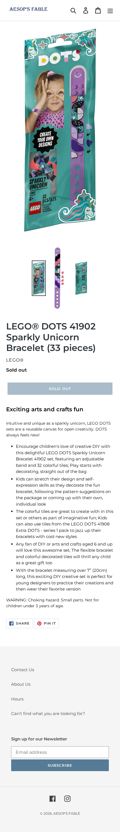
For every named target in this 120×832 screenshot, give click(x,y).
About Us (20, 684)
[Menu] (110, 10)
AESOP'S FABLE (66, 813)
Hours (17, 699)
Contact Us (22, 669)
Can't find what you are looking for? (48, 713)
